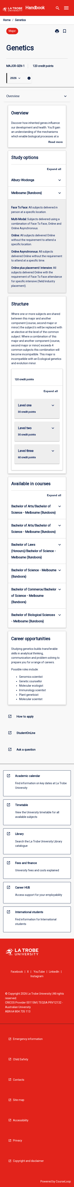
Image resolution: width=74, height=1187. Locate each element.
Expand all (54, 169)
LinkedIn (54, 971)
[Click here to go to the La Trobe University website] (12, 10)
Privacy (17, 1140)
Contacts (18, 1079)
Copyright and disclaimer (28, 1160)
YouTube (39, 971)
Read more (55, 142)
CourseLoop (63, 1181)
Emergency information (28, 1039)
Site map (18, 1099)
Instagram (37, 976)
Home (7, 20)
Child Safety (20, 1059)
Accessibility (20, 1120)
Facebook (17, 971)
